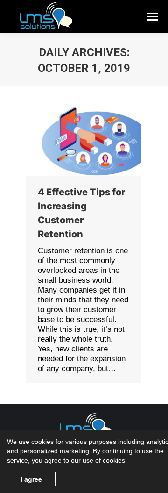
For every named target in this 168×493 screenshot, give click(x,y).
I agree (31, 479)
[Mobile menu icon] (153, 16)
